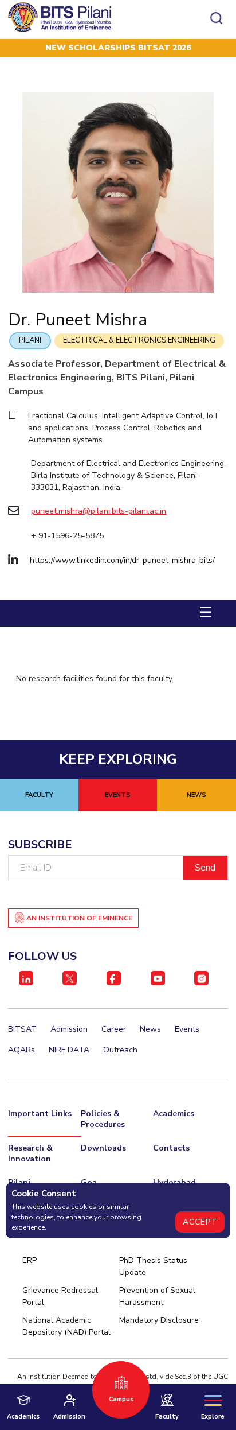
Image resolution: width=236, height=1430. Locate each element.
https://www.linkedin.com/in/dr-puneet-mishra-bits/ (122, 560)
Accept (200, 1222)
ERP (29, 1260)
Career (113, 1029)
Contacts (171, 1148)
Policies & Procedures (103, 1119)
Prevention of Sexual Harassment (157, 1296)
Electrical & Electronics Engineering (139, 340)
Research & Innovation (30, 1153)
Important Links (40, 1113)
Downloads (103, 1148)
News (150, 1029)
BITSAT (22, 1029)
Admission (69, 1029)
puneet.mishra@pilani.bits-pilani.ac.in (98, 511)
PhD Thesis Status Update (153, 1266)
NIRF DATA (69, 1049)
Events (187, 1029)
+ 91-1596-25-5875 (67, 535)
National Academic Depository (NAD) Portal (66, 1326)
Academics (173, 1113)
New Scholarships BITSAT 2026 (118, 47)
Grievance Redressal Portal (60, 1296)
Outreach (120, 1049)
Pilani (30, 340)
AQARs (21, 1049)
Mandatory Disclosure (159, 1320)
